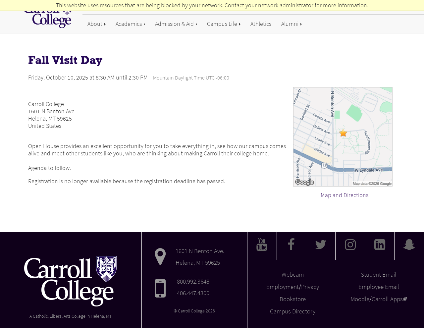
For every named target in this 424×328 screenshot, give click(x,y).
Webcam (293, 274)
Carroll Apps (389, 299)
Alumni (290, 23)
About (95, 23)
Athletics (260, 23)
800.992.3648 (193, 281)
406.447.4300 (193, 293)
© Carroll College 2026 (194, 311)
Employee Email (378, 287)
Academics (129, 23)
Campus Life (222, 23)
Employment (282, 287)
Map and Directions (344, 195)
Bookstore (293, 299)
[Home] (50, 14)
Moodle (359, 299)
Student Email (379, 274)
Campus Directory (292, 311)
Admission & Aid (175, 23)
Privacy (310, 287)
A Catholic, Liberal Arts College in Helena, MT (70, 316)
